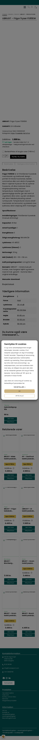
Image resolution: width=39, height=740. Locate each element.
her (23, 383)
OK (19, 391)
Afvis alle (20, 396)
